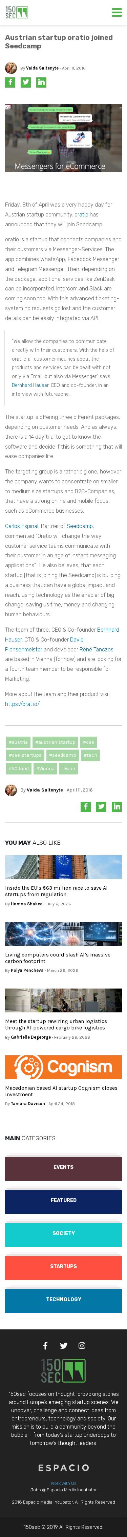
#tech (90, 755)
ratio (83, 214)
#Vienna (45, 768)
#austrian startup (55, 742)
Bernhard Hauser (30, 385)
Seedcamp (80, 526)
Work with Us (64, 1483)
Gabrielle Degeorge (31, 1037)
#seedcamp (62, 755)
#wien (68, 768)
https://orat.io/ (22, 704)
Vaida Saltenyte (42, 68)
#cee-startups (25, 755)
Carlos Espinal (21, 526)
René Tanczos (96, 649)
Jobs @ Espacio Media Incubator (63, 1489)
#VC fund (19, 768)
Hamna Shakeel (27, 903)
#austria (18, 742)
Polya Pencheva (27, 970)
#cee (88, 742)
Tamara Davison (28, 1103)
